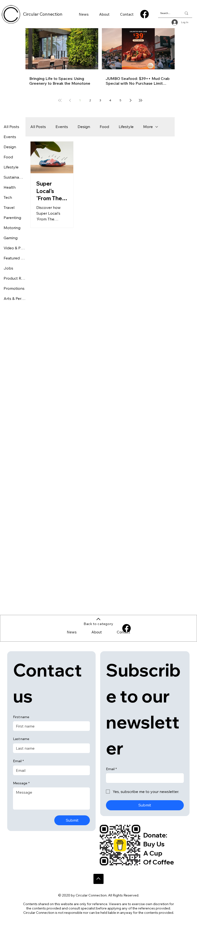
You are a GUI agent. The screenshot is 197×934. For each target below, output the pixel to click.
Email (18, 761)
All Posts (38, 126)
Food (104, 126)
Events (61, 126)
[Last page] (140, 100)
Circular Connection (42, 14)
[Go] (98, 879)
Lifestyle (126, 126)
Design (84, 126)
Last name (21, 739)
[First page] (59, 100)
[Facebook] (144, 14)
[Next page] (130, 100)
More (148, 126)
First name (21, 717)
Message (21, 783)
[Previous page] (70, 100)
